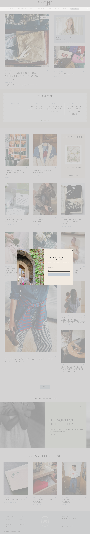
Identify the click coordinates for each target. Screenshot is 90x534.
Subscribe (74, 8)
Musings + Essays (11, 8)
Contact (57, 8)
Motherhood (40, 8)
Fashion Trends (22, 8)
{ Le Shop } (64, 8)
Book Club (31, 8)
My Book (49, 8)
